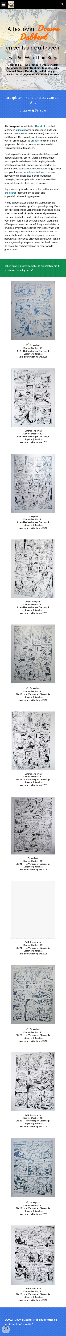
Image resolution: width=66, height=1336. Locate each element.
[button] (4, 4)
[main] (33, 49)
